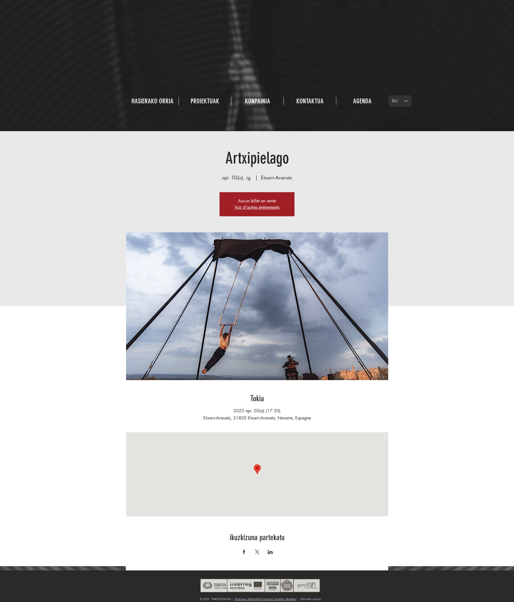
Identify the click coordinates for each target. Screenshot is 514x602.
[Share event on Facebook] (244, 552)
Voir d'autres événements (257, 207)
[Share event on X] (257, 552)
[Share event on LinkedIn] (270, 552)
